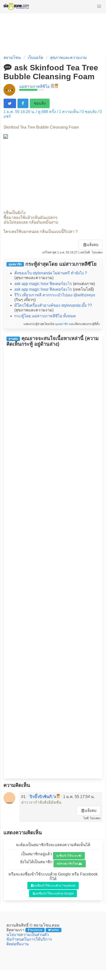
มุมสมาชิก (61, 324)
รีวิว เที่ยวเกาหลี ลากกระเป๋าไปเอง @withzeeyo (54, 295)
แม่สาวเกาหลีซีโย (34, 86)
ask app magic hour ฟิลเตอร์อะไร (43, 284)
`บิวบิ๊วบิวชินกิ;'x (42, 797)
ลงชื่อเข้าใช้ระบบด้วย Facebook (54, 885)
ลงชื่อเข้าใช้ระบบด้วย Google (55, 893)
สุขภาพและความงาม (68, 58)
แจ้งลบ (92, 245)
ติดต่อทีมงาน (17, 944)
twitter (55, 930)
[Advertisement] (53, 174)
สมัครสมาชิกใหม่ (67, 863)
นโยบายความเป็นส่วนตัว (27, 934)
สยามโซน (12, 58)
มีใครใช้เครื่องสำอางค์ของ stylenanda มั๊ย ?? (53, 305)
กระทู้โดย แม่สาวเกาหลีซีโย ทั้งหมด (45, 316)
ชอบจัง (40, 103)
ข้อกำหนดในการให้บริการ (29, 939)
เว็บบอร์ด (35, 58)
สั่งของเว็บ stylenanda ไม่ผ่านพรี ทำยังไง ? (50, 273)
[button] (99, 6)
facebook (36, 930)
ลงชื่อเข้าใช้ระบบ (67, 855)
